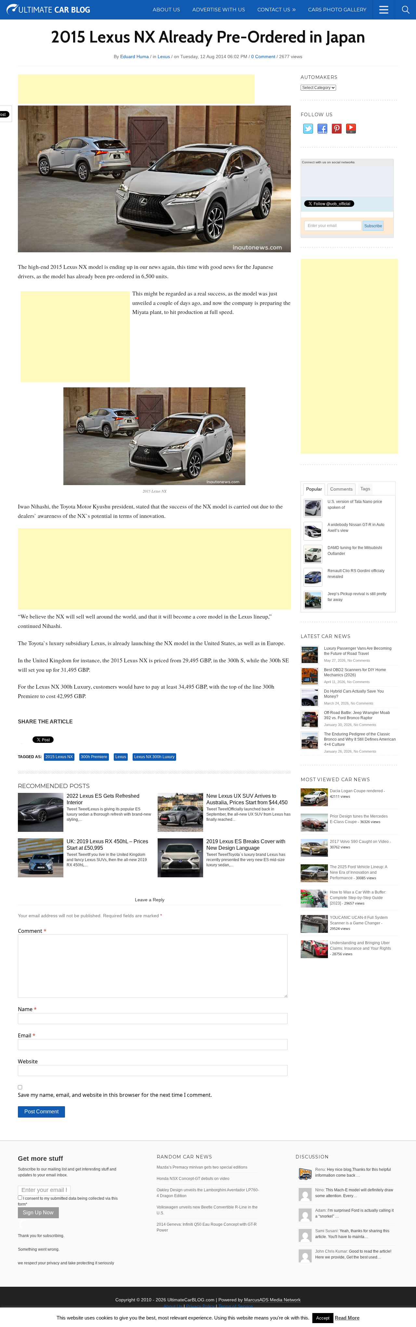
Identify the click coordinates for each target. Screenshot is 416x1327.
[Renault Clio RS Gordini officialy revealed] (314, 577)
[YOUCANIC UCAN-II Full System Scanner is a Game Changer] (314, 923)
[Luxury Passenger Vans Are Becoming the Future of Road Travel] (310, 654)
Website (28, 1061)
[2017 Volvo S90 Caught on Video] (314, 847)
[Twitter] (308, 129)
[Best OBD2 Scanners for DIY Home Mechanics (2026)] (310, 676)
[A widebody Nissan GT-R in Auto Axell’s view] (314, 531)
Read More (347, 1318)
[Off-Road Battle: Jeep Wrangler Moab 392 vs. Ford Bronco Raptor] (310, 719)
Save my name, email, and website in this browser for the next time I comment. (115, 1094)
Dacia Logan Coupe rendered (356, 791)
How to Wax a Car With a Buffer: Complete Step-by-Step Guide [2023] (358, 898)
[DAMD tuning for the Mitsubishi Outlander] (314, 554)
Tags (365, 488)
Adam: (321, 1210)
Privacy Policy (200, 1306)
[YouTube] (350, 129)
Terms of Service (235, 1306)
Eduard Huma (134, 56)
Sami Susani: (327, 1231)
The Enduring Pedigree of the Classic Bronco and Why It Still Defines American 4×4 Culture (360, 739)
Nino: (320, 1190)
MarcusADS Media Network (272, 1299)
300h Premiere (94, 757)
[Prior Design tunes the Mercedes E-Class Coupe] (314, 822)
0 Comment (263, 56)
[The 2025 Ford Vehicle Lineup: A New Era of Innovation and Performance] (314, 873)
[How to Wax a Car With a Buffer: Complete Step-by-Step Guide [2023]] (314, 898)
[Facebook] (322, 129)
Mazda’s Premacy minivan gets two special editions (202, 1167)
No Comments (358, 660)
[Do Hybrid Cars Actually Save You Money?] (310, 697)
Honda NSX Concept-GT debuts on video (193, 1178)
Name (27, 1009)
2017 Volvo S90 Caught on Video (359, 841)
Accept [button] (323, 1318)
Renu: (320, 1169)
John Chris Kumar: (331, 1251)
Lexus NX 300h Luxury (154, 757)
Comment (32, 930)
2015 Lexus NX (59, 757)
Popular (314, 489)
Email (26, 1035)
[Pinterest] (336, 129)
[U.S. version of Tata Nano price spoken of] (314, 508)
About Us (172, 1306)
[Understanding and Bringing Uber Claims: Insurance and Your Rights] (314, 949)
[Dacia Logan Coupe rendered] (314, 797)
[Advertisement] (136, 89)
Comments (341, 489)
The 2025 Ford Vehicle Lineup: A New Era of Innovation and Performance (358, 872)
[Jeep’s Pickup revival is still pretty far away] (314, 600)
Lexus (164, 56)
